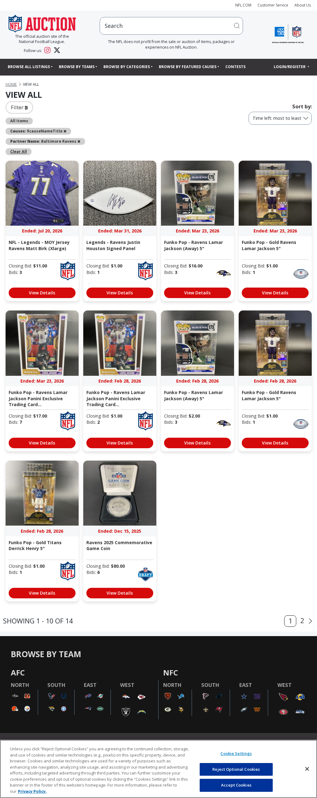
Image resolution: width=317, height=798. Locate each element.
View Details (42, 293)
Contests (235, 66)
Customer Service (273, 5)
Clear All (18, 151)
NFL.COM (243, 5)
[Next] (310, 621)
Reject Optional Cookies (236, 769)
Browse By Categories (126, 66)
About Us (302, 5)
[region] (158, 769)
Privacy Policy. (32, 791)
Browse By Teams (76, 66)
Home (11, 84)
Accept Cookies (236, 785)
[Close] (307, 769)
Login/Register (290, 66)
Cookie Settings (236, 753)
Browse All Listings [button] (29, 66)
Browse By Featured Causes (187, 66)
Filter (18, 107)
